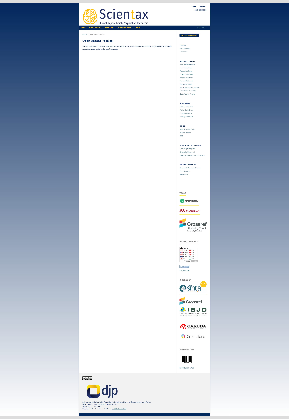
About (138, 28)
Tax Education (185, 171)
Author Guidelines (186, 78)
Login (194, 6)
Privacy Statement (186, 116)
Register (202, 6)
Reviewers (183, 52)
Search (201, 28)
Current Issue (95, 28)
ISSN (181, 136)
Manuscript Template (187, 149)
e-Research (184, 174)
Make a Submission (189, 35)
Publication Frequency (188, 91)
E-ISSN (186, 368)
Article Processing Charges (189, 87)
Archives (109, 28)
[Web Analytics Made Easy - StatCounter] (184, 268)
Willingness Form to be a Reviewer (192, 155)
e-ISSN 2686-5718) (119, 409)
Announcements (123, 28)
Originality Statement (187, 152)
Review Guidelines (186, 81)
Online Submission (186, 74)
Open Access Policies (187, 94)
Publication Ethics (186, 71)
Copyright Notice (186, 113)
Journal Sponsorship (187, 129)
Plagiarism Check (186, 84)
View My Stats (184, 271)
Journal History (185, 133)
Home (83, 28)
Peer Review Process (187, 64)
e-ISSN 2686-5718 (200, 10)
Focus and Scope (186, 68)
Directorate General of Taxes (190, 168)
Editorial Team (185, 48)
